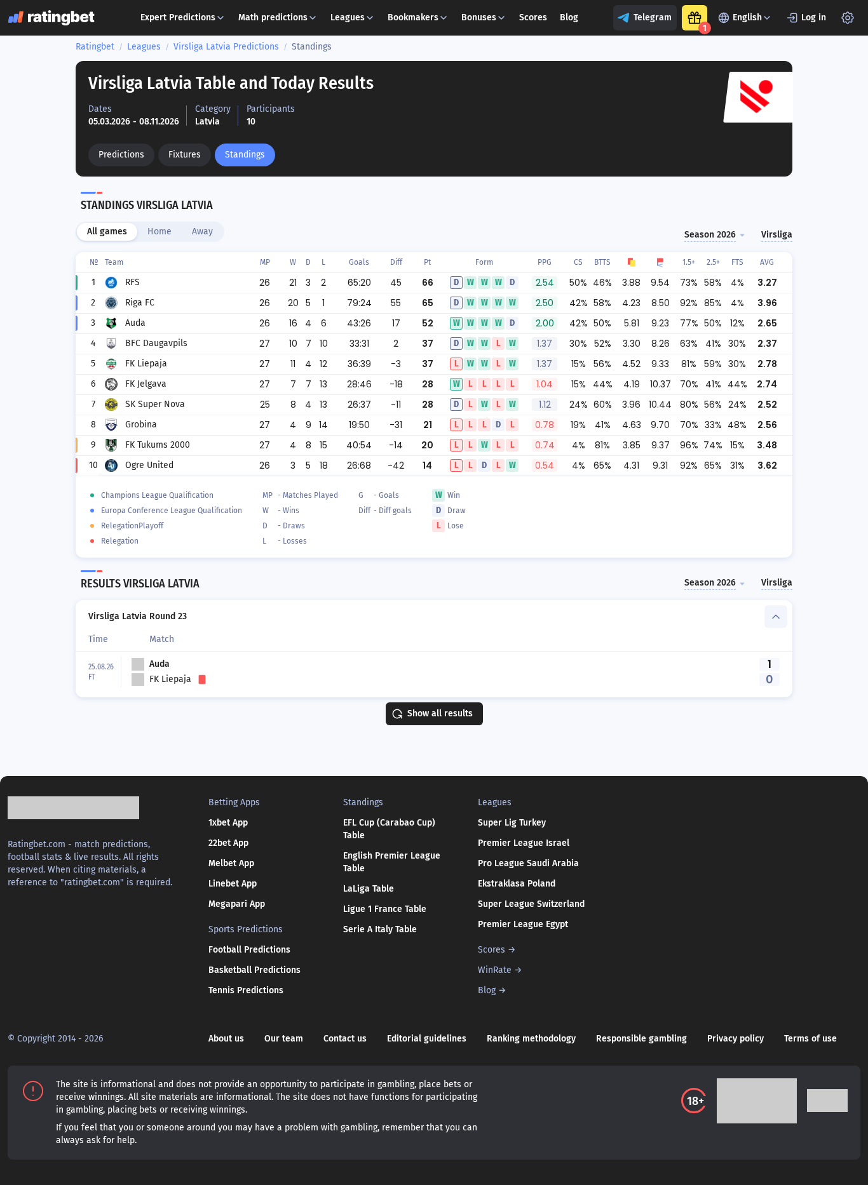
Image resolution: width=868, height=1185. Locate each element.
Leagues (347, 17)
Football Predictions (249, 949)
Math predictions (273, 17)
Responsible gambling (641, 1038)
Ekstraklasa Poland (516, 883)
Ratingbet (95, 46)
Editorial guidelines (426, 1038)
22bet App (228, 843)
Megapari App (236, 904)
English (747, 17)
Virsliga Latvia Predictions (226, 46)
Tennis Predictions (245, 990)
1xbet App (228, 822)
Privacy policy (735, 1038)
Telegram (653, 17)
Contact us (345, 1038)
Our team (283, 1038)
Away (202, 231)
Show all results (440, 713)
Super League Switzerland (531, 904)
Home (159, 231)
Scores (533, 17)
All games (107, 231)
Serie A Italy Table (380, 929)
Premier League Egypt (523, 924)
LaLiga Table (368, 888)
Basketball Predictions (254, 970)
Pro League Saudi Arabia (528, 863)
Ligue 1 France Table (384, 909)
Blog (569, 17)
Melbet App (231, 863)
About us (226, 1038)
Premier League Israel (523, 843)
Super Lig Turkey (512, 822)
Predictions (121, 154)
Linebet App (232, 883)
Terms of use (810, 1038)
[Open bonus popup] (694, 17)
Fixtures (184, 154)
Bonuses (478, 17)
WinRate (495, 970)
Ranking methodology (531, 1038)
